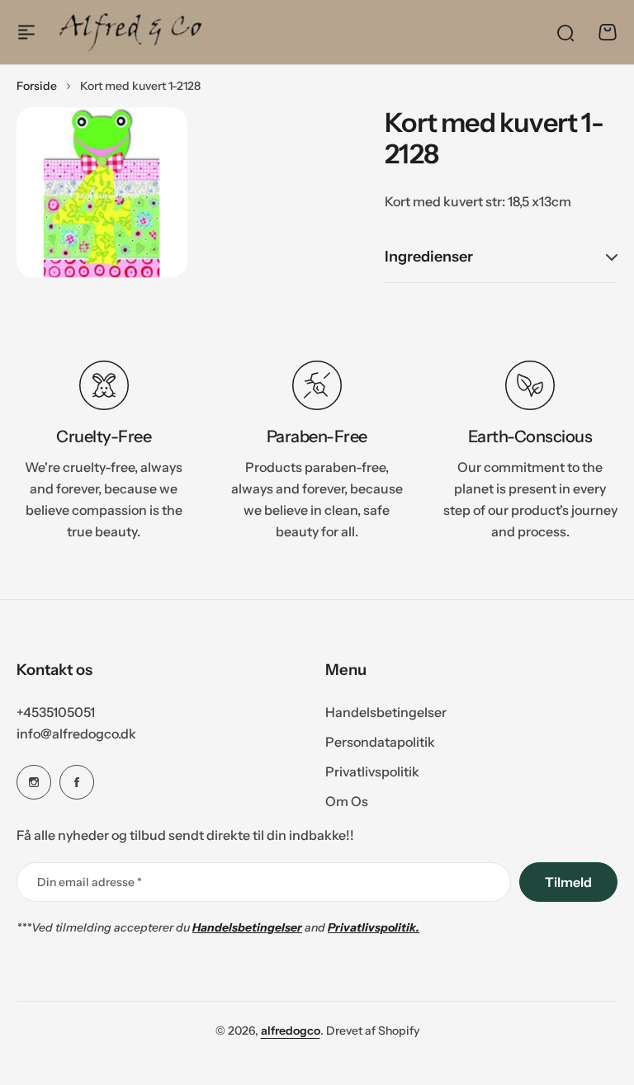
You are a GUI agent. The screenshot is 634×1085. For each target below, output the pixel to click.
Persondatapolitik (380, 742)
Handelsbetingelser (386, 712)
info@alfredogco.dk (76, 733)
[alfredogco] (130, 32)
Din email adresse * (89, 882)
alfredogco (290, 1030)
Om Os (346, 801)
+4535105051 (56, 712)
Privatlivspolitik (372, 771)
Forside (37, 85)
